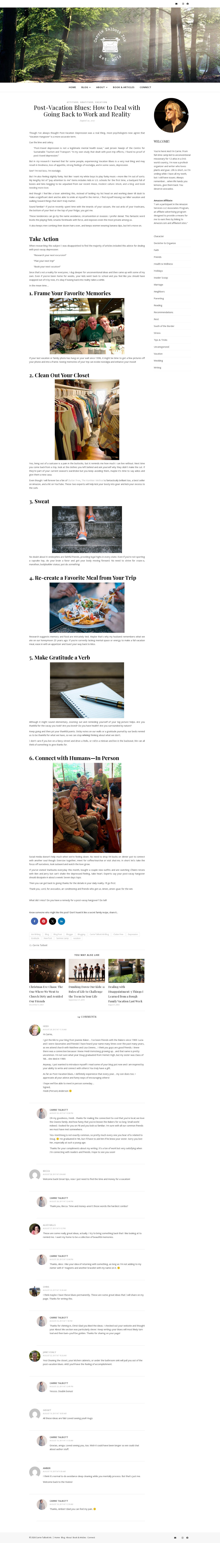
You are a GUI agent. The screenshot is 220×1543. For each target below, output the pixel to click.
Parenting (159, 298)
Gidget (47, 1410)
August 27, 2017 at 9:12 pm (54, 1228)
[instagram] (183, 3)
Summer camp (62, 938)
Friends (157, 256)
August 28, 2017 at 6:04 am (54, 1174)
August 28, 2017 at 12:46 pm (61, 1201)
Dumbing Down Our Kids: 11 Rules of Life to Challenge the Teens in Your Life (87, 991)
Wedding (158, 360)
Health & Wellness (163, 263)
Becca (46, 1170)
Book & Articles (123, 87)
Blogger (69, 934)
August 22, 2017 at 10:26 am (54, 1355)
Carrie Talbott (39, 945)
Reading (158, 305)
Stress (157, 332)
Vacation (101, 102)
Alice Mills (49, 1224)
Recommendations (163, 312)
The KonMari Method (92, 480)
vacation (77, 938)
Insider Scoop (161, 277)
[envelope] (176, 3)
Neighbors (159, 291)
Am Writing (35, 934)
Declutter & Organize (165, 243)
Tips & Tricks (160, 339)
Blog (84, 87)
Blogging (81, 934)
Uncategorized (161, 346)
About (100, 87)
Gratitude (86, 102)
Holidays (158, 270)
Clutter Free (74, 480)
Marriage (158, 284)
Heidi (46, 1026)
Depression (133, 934)
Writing (157, 367)
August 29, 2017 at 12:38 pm (61, 1113)
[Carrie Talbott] (110, 45)
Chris (46, 1286)
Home (72, 87)
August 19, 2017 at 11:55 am (61, 1440)
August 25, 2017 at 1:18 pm (61, 1321)
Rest (156, 319)
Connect (145, 87)
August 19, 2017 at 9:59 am (54, 1471)
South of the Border (164, 325)
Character (159, 236)
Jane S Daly (49, 1352)
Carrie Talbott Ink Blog (99, 934)
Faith (156, 249)
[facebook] (188, 3)
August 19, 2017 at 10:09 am (54, 1413)
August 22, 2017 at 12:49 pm (61, 1386)
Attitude (72, 102)
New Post (48, 938)
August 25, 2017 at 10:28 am (54, 1290)
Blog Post (58, 934)
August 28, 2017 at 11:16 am (54, 1029)
